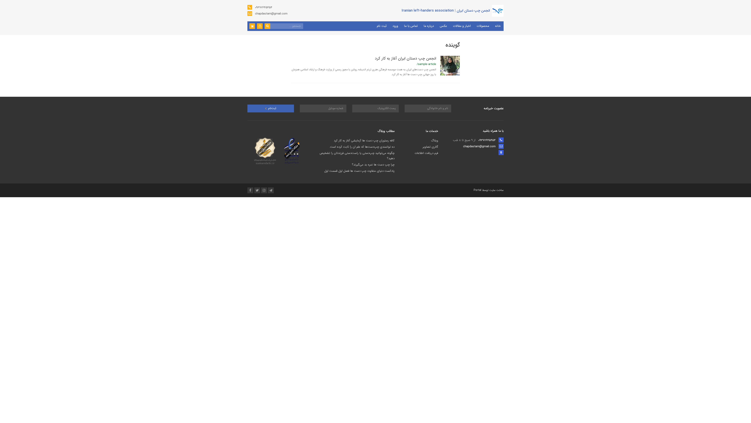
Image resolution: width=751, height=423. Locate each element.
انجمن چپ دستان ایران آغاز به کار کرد (405, 58)
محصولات (483, 26)
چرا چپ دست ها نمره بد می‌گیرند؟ (373, 164)
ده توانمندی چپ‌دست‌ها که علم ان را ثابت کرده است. (361, 147)
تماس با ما (411, 26)
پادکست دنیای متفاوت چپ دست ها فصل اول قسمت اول (359, 171)
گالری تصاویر (430, 147)
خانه (498, 26)
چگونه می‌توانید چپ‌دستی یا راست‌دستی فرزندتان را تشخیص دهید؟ (357, 156)
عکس (443, 26)
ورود (395, 26)
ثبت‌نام (271, 108)
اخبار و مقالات (462, 26)
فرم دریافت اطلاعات (426, 153)
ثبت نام (382, 26)
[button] (260, 26)
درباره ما (429, 26)
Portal (477, 190)
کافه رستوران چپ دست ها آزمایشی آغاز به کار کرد (364, 140)
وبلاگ (434, 140)
